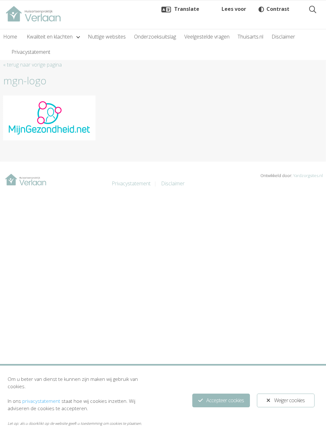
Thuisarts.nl (250, 36)
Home (10, 36)
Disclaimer (283, 36)
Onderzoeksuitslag (155, 36)
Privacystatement (30, 51)
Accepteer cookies (225, 400)
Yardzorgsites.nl (308, 175)
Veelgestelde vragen (207, 36)
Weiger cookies (289, 400)
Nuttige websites (107, 36)
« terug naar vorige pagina (32, 64)
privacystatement (41, 401)
